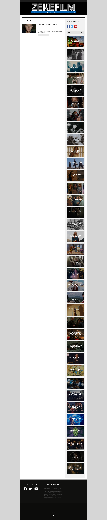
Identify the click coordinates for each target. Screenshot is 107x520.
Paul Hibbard (55, 25)
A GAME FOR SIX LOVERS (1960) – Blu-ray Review (75, 90)
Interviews (54, 16)
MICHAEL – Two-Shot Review (75, 382)
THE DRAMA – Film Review (75, 443)
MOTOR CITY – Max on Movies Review (75, 151)
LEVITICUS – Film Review (75, 211)
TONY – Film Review (75, 77)
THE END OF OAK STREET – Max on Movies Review (75, 66)
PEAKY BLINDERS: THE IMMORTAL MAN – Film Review (75, 394)
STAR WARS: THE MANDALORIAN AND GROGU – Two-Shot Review (75, 333)
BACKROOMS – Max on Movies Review (75, 309)
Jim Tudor (40, 25)
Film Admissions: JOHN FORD (75, 224)
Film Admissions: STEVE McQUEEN (50, 24)
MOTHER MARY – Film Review (75, 419)
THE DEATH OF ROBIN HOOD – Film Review (75, 261)
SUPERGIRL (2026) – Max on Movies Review (75, 236)
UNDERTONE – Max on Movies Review (75, 468)
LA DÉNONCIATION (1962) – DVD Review (75, 126)
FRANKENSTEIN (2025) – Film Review (75, 456)
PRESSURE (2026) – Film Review (75, 321)
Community (75, 16)
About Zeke (31, 16)
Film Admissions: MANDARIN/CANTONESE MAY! (75, 297)
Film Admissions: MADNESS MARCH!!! (75, 431)
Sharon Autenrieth (47, 25)
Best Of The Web (65, 16)
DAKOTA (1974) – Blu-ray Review (75, 285)
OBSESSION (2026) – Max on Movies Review (75, 346)
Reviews (39, 16)
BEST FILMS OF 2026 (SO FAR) (75, 187)
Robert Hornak (45, 26)
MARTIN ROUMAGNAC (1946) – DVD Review (75, 53)
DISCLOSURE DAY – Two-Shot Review (75, 273)
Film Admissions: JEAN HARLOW (75, 139)
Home (24, 16)
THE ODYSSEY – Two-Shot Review (75, 163)
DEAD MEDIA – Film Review (75, 102)
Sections (46, 16)
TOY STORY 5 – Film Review (75, 248)
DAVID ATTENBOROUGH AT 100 (75, 358)
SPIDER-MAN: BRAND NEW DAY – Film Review (75, 114)
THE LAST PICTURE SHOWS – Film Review (75, 41)
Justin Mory (52, 26)
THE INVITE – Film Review (75, 199)
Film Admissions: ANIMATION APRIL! (75, 370)
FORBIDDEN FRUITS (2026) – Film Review (75, 407)
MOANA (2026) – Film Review (75, 175)
